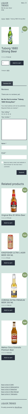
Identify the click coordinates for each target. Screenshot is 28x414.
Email (3, 153)
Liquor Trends (8, 403)
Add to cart (17, 63)
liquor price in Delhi (7, 384)
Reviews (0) (7, 83)
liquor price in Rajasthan (9, 389)
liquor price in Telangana (9, 394)
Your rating (5, 112)
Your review (5, 117)
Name (3, 143)
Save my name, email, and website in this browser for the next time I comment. (15, 164)
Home (3, 19)
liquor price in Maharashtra (10, 387)
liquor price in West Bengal (10, 392)
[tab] (7, 83)
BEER (7, 19)
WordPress (18, 407)
